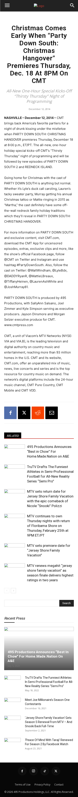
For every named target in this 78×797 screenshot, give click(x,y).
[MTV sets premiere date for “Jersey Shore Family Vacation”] (14, 550)
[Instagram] (33, 771)
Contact (58, 784)
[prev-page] (6, 590)
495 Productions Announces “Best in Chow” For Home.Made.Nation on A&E (49, 451)
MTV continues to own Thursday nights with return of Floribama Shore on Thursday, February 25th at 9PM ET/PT (48, 525)
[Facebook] (10, 413)
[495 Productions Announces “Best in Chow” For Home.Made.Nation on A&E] (14, 451)
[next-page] (13, 590)
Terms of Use (23, 784)
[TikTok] (45, 771)
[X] (24, 413)
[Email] (51, 413)
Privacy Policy (42, 784)
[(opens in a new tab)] (12, 704)
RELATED (13, 435)
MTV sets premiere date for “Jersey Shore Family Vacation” (48, 550)
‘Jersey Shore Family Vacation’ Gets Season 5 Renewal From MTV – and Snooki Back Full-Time (48, 722)
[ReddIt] (38, 413)
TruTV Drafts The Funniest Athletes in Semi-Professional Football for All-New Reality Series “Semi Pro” (49, 682)
